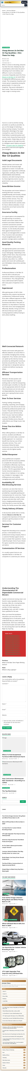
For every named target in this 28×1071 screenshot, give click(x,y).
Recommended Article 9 (12, 652)
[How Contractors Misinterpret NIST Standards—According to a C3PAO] (14, 769)
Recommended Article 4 (12, 642)
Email (4, 709)
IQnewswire (4, 784)
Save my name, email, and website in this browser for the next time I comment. (13, 722)
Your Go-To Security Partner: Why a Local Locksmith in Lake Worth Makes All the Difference (13, 1043)
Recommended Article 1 (12, 635)
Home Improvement (6, 1060)
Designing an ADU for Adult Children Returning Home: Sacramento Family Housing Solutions (13, 1027)
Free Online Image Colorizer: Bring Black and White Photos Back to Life (12, 900)
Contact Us (5, 993)
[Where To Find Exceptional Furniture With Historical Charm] (14, 745)
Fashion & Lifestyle (6, 1062)
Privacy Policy (5, 996)
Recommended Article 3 (12, 639)
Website (4, 715)
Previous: (13, 662)
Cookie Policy (5, 1001)
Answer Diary (8, 2)
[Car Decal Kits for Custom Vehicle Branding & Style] (14, 937)
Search (4, 797)
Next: (9, 669)
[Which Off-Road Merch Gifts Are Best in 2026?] (14, 913)
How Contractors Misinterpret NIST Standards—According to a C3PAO (13, 781)
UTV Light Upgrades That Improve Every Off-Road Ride (12, 972)
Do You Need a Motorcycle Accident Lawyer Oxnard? (12, 1020)
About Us (4, 991)
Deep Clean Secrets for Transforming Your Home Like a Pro (14, 1034)
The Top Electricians (9, 791)
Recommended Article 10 (12, 654)
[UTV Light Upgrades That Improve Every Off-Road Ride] (14, 961)
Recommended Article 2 (12, 637)
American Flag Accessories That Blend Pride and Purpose (13, 1018)
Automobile (6, 943)
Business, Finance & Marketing (10, 919)
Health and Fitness (6, 1055)
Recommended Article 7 (12, 648)
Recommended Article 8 (12, 650)
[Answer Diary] (2, 2)
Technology (6, 893)
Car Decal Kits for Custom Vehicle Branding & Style (14, 948)
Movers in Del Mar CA (8, 77)
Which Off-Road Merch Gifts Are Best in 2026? (11, 1011)
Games (4, 1065)
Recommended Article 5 (12, 644)
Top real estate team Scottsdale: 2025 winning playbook (13, 1036)
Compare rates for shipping (14, 145)
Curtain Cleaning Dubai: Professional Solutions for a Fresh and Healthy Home (13, 1039)
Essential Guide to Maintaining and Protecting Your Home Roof (13, 1031)
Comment (5, 683)
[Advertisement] (14, 30)
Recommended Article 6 (12, 646)
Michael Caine (5, 58)
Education (4, 1067)
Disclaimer (4, 998)
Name (4, 704)
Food (3, 1052)
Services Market (6, 47)
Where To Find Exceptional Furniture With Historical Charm (13, 756)
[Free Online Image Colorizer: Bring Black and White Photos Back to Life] (14, 888)
